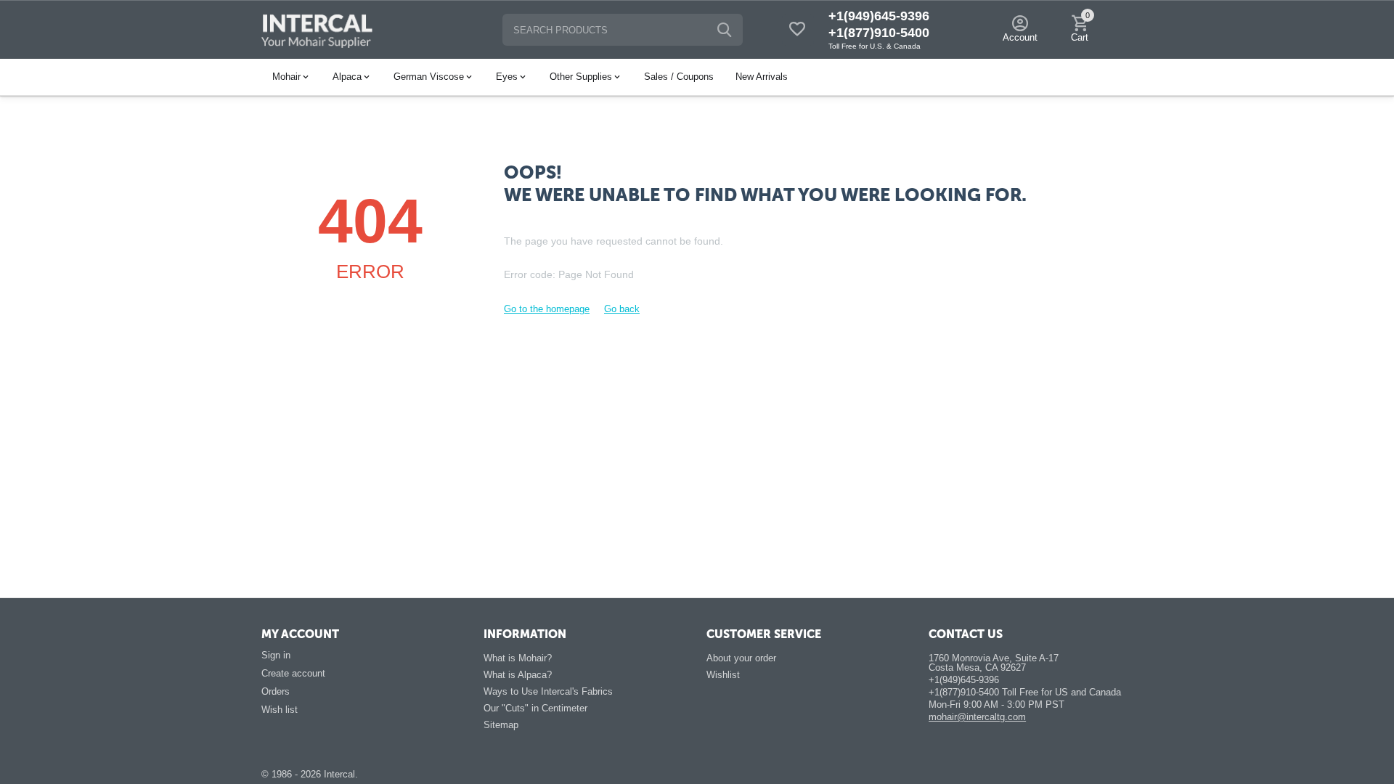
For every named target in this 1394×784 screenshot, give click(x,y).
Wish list (279, 709)
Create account (293, 673)
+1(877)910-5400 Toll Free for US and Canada (1025, 692)
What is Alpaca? (518, 674)
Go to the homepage (547, 308)
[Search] (724, 29)
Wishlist (723, 674)
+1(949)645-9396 (878, 16)
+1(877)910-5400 (878, 32)
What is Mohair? (518, 658)
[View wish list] (797, 30)
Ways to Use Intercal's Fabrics (548, 691)
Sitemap (501, 724)
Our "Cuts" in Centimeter (535, 708)
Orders (275, 691)
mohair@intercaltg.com (977, 716)
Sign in (275, 655)
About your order (741, 658)
